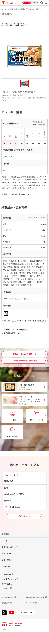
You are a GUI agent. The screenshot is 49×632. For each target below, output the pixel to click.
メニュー (46, 2)
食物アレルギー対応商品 (14, 494)
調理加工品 (8, 481)
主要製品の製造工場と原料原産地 (24, 361)
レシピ (4, 541)
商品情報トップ (24, 516)
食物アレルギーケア (10, 547)
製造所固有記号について (13, 333)
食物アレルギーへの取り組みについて (18, 194)
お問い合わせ (7, 584)
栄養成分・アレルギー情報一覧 (15, 330)
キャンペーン (7, 554)
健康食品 (7, 501)
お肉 (6, 488)
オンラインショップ (10, 579)
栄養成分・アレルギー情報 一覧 (24, 354)
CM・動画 (6, 566)
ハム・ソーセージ (11, 475)
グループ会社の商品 (12, 507)
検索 (41, 2)
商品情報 (5, 534)
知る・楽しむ (7, 560)
